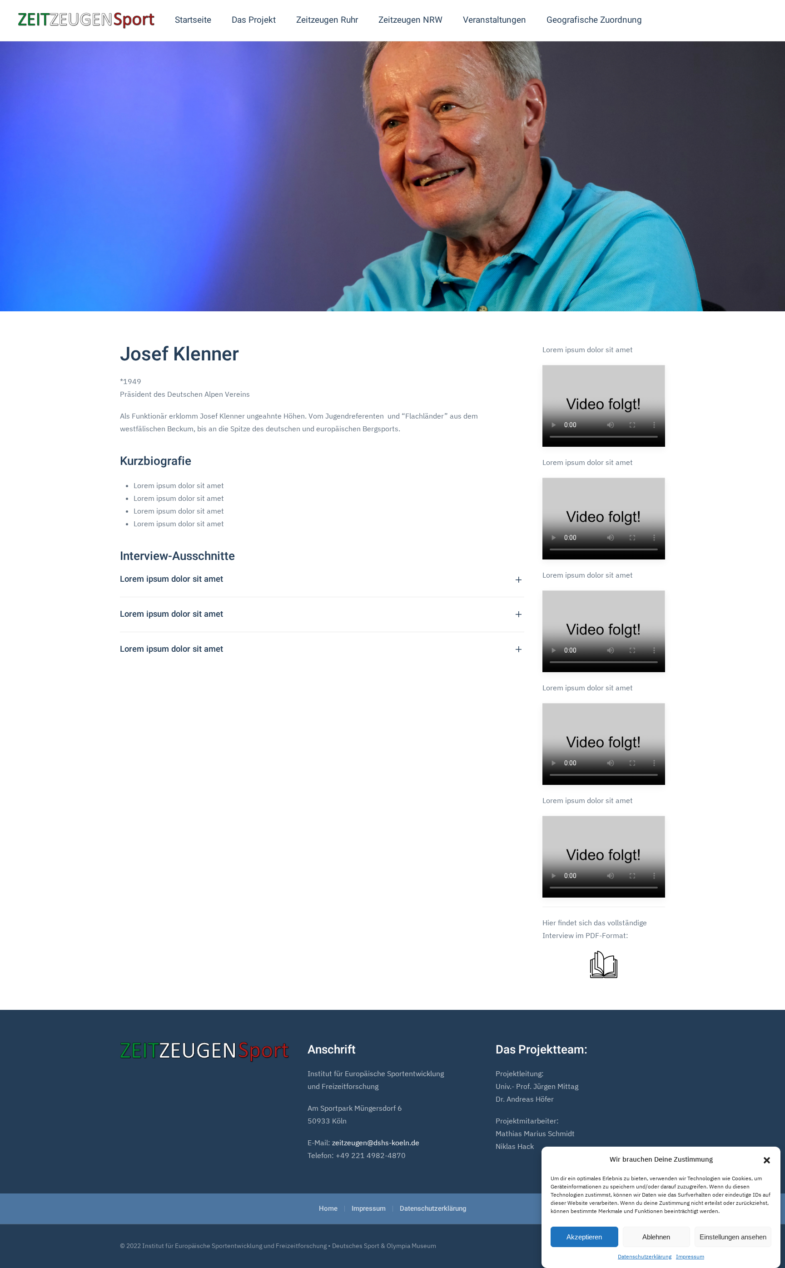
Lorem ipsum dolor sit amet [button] (171, 579)
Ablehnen (656, 1237)
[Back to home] (86, 20)
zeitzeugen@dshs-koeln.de (375, 1142)
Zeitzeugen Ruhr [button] (327, 20)
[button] (766, 1159)
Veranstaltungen (494, 20)
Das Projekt (254, 20)
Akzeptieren (584, 1237)
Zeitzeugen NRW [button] (410, 20)
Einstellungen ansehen (733, 1237)
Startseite (193, 20)
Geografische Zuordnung (594, 20)
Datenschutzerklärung (644, 1256)
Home (328, 1208)
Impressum (690, 1256)
